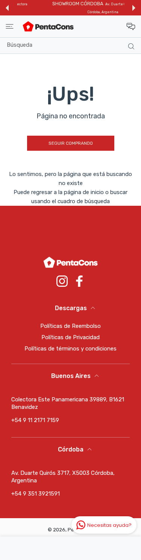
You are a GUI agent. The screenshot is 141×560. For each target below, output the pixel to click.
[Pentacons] (48, 26)
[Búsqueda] (129, 46)
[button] (7, 8)
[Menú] (9, 26)
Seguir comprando (71, 143)
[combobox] (73, 45)
